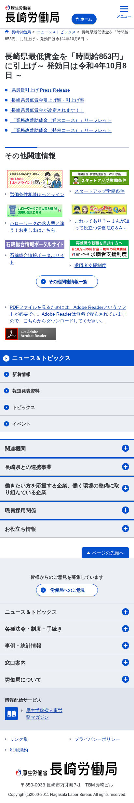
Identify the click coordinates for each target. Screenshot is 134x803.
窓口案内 (15, 663)
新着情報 (21, 374)
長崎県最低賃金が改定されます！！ (47, 110)
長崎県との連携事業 (28, 467)
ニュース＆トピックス (31, 612)
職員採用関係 (20, 510)
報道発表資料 (26, 390)
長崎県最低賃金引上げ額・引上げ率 (47, 100)
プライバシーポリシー (97, 739)
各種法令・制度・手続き (33, 629)
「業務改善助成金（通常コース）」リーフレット (61, 120)
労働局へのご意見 (67, 590)
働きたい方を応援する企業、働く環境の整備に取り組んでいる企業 (62, 489)
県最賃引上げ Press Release (40, 90)
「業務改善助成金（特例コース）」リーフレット (61, 130)
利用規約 (19, 749)
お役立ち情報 (20, 529)
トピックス (23, 407)
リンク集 (19, 739)
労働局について (23, 679)
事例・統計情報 (23, 645)
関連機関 (15, 448)
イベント (21, 423)
